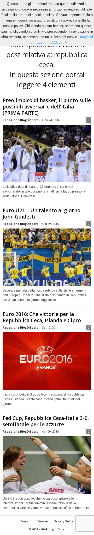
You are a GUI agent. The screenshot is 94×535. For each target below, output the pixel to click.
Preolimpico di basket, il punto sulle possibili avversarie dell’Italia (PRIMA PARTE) (47, 106)
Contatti (25, 521)
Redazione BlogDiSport (20, 120)
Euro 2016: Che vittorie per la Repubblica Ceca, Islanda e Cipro (42, 317)
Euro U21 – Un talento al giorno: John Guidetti (42, 213)
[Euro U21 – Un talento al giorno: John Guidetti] (47, 257)
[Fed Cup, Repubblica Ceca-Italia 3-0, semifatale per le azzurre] (47, 465)
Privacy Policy (64, 521)
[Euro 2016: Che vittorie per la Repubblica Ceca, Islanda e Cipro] (47, 361)
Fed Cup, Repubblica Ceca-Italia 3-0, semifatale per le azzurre (46, 421)
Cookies (42, 521)
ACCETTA (59, 42)
